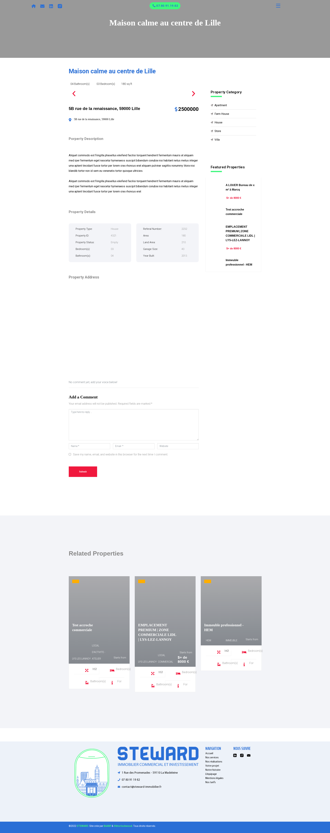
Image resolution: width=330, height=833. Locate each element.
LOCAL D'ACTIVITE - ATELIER (98, 652)
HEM (208, 640)
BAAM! (107, 826)
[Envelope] (42, 6)
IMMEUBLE (231, 640)
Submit (83, 471)
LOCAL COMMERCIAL (165, 658)
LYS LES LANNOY (81, 658)
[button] (73, 93)
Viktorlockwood (123, 826)
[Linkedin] (51, 6)
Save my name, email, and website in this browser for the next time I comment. (120, 454)
